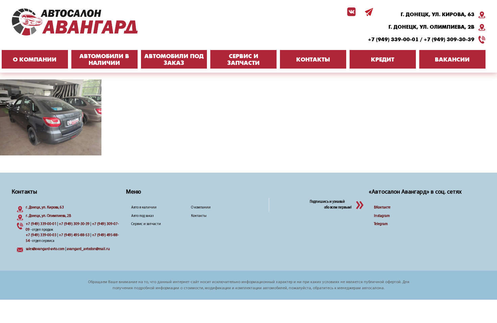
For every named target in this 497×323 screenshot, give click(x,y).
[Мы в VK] (350, 12)
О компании (201, 207)
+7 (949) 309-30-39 (449, 39)
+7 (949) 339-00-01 (393, 39)
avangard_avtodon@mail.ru (88, 249)
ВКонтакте (382, 207)
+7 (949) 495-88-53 (74, 235)
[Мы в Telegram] (367, 12)
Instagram (382, 216)
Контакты (199, 216)
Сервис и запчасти (146, 224)
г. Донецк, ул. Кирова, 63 (437, 14)
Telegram (381, 224)
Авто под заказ (142, 216)
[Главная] (88, 21)
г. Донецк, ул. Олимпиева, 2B (431, 27)
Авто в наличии (144, 207)
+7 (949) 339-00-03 (41, 235)
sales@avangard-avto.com (45, 249)
